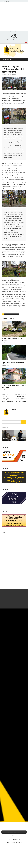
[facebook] (24, 42)
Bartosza (19, 39)
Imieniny (9, 39)
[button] (26, 824)
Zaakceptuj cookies (14, 832)
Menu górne (6, 1)
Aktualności (4, 64)
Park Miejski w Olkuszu (14, 314)
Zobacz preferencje (14, 839)
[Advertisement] (14, 16)
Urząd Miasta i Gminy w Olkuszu (11, 310)
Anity (12, 39)
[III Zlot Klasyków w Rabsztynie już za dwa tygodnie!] (14, 337)
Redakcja (14, 74)
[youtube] (26, 42)
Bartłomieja (15, 39)
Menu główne (7, 59)
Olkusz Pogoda (14, 36)
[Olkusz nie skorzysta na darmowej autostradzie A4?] (14, 360)
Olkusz (6, 314)
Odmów (14, 835)
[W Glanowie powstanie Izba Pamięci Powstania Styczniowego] (14, 384)
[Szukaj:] (14, 422)
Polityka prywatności (10, 842)
